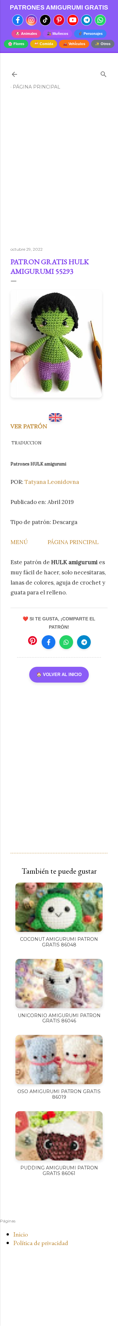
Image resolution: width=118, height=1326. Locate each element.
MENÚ (19, 542)
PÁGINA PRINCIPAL (73, 542)
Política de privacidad (40, 1242)
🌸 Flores (16, 44)
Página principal (36, 87)
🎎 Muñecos (57, 34)
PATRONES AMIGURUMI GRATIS (59, 7)
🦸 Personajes (90, 34)
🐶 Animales (26, 34)
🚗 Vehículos (74, 44)
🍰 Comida (43, 44)
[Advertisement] (59, 171)
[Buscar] (104, 72)
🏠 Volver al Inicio (59, 674)
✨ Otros (102, 44)
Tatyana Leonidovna (52, 482)
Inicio (20, 1234)
